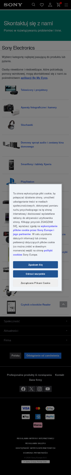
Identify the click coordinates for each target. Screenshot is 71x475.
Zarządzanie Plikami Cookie (35, 282)
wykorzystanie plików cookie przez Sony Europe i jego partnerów (35, 230)
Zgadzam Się (35, 264)
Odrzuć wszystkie (35, 273)
